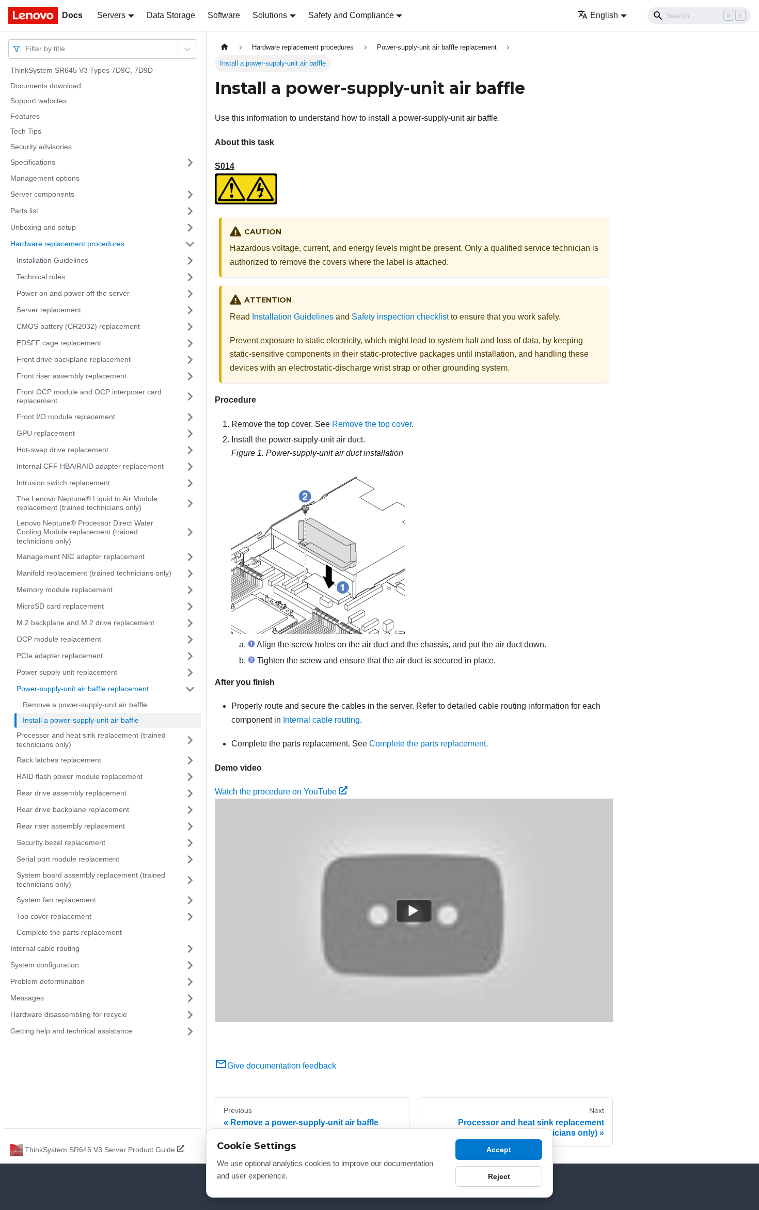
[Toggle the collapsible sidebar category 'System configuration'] (190, 965)
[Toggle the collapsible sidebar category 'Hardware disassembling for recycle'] (190, 1015)
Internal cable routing (45, 948)
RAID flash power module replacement (80, 776)
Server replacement (49, 310)
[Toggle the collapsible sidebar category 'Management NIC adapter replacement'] (190, 557)
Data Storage (171, 15)
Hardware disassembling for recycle (68, 1014)
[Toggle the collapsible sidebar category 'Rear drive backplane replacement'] (190, 810)
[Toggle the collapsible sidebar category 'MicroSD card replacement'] (190, 606)
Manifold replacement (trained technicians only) (94, 573)
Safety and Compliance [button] (351, 15)
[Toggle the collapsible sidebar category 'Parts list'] (190, 211)
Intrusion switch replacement (63, 483)
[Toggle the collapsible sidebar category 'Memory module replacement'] (190, 590)
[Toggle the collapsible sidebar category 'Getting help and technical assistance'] (190, 1031)
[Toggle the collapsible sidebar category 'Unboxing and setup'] (190, 227)
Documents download (45, 86)
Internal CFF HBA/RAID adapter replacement (90, 466)
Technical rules (41, 277)
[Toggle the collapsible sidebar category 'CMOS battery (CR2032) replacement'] (190, 327)
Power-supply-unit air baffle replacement (83, 688)
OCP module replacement (59, 639)
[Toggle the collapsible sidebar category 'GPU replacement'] (190, 433)
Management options (45, 178)
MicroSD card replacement (60, 606)
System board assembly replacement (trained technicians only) (91, 879)
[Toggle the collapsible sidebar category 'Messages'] (190, 998)
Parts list (24, 210)
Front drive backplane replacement (74, 359)
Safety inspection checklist (400, 316)
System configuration (44, 965)
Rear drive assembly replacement (71, 793)
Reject (499, 1176)
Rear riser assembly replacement (71, 826)
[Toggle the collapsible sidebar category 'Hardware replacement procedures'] (190, 244)
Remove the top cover (372, 424)
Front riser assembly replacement (71, 376)
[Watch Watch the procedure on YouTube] (414, 910)
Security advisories (41, 146)
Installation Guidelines (52, 260)
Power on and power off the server (73, 293)
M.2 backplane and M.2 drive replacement (85, 622)
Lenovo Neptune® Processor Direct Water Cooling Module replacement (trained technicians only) (85, 532)
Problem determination (47, 981)
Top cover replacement (54, 916)
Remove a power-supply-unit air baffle (85, 704)
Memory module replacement (65, 589)
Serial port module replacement (68, 859)
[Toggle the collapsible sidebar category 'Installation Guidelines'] (190, 260)
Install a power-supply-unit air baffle (81, 720)
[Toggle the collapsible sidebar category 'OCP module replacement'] (190, 639)
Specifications (32, 162)
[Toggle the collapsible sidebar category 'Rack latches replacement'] (190, 760)
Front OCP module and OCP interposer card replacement (89, 396)
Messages (27, 998)
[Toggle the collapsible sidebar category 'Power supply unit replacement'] (190, 672)
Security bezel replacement (61, 842)
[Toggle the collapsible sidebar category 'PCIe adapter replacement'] (190, 656)
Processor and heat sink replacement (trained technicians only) (91, 740)
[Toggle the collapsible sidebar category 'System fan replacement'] (190, 900)
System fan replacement (56, 900)
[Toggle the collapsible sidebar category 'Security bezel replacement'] (190, 843)
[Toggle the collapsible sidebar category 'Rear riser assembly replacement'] (190, 826)
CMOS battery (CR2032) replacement (78, 326)
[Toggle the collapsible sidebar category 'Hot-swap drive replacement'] (190, 450)
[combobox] (26, 49)
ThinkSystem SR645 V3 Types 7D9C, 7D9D (81, 70)
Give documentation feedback (281, 1065)
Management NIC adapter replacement (81, 556)
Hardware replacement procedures (67, 244)
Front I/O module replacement (66, 416)
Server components (42, 194)
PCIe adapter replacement (60, 655)
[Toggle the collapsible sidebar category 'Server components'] (190, 194)
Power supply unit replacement (67, 672)
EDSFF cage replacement (59, 343)
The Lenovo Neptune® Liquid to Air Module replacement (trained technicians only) (87, 503)
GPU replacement (46, 433)
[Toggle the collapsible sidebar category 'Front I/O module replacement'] (190, 417)
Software (224, 15)
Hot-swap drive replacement (62, 449)
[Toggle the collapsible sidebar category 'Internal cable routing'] (190, 949)
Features (25, 116)
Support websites (38, 101)
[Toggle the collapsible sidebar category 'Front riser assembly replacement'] (190, 376)
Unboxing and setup (43, 227)
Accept (498, 1149)
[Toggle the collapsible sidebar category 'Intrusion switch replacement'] (190, 483)
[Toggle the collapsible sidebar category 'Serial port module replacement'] (190, 859)
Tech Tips (25, 131)
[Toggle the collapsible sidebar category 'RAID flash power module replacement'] (190, 777)
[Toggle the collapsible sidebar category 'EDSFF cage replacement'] (190, 343)
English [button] (604, 15)
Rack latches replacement (59, 760)
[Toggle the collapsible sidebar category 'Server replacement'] (190, 310)
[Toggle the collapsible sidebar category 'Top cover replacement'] (190, 917)
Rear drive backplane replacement (73, 809)
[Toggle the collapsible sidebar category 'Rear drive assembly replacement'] (190, 793)
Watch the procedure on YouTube (276, 791)
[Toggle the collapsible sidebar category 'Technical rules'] (190, 277)
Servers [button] (111, 15)
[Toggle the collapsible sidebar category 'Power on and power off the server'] (190, 293)
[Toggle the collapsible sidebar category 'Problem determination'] (190, 982)
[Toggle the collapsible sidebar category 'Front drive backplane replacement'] (190, 360)
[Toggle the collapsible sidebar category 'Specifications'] (190, 162)
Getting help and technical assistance (71, 1031)
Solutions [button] (269, 15)
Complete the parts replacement (69, 932)
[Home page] (224, 47)
